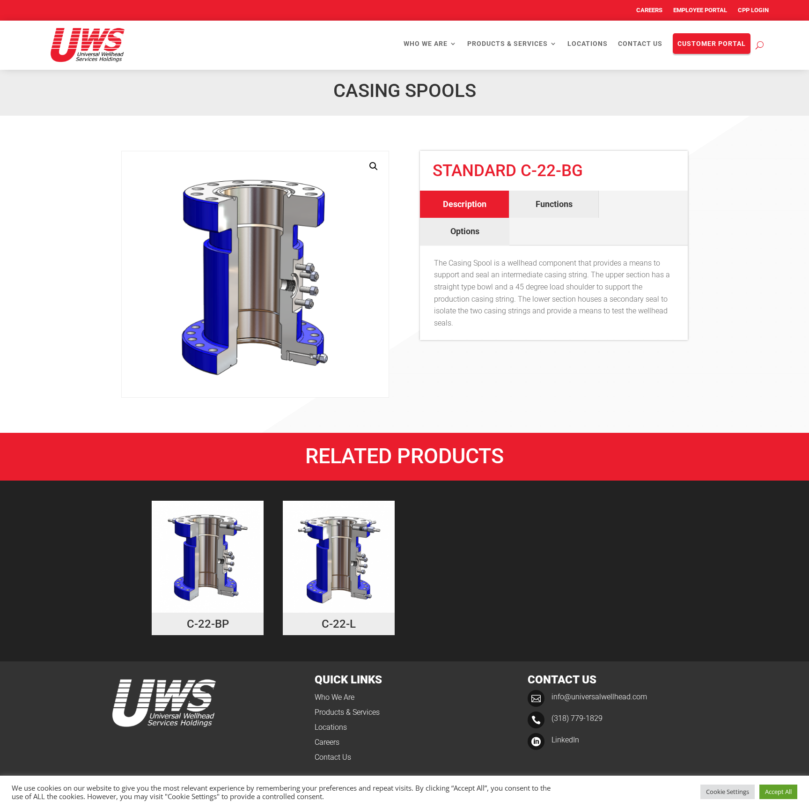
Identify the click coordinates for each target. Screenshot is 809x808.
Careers (649, 10)
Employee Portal (700, 10)
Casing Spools (404, 91)
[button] (373, 166)
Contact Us (640, 43)
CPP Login (753, 10)
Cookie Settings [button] (727, 791)
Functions (554, 204)
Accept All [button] (778, 791)
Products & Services (507, 43)
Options (464, 231)
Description (464, 204)
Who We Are (426, 43)
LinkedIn (565, 739)
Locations (587, 43)
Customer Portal (711, 43)
